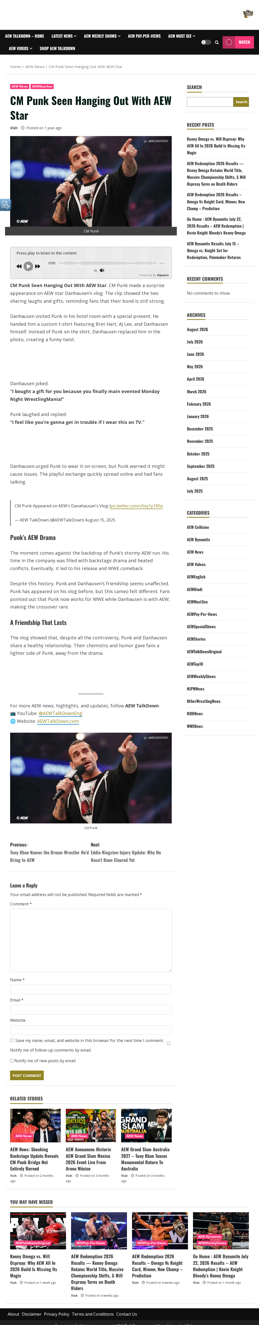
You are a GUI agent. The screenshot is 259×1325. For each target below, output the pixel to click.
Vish (13, 137)
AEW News (20, 96)
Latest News (62, 40)
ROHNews (195, 723)
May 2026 (195, 376)
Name (17, 982)
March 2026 (196, 401)
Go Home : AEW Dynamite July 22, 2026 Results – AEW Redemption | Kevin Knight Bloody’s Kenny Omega (216, 235)
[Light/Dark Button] (206, 47)
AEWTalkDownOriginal (204, 661)
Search (194, 97)
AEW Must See (20, 57)
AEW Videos (59, 57)
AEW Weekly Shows (106, 40)
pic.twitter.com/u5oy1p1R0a (136, 508)
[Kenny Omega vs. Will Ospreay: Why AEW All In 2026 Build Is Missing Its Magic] (38, 1233)
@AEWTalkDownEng (60, 716)
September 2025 (200, 476)
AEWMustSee (42, 96)
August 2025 (197, 488)
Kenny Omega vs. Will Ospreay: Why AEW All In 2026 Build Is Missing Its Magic (216, 155)
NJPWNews (195, 698)
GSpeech (162, 284)
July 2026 (195, 351)
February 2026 (199, 413)
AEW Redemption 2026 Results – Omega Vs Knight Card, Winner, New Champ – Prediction (216, 211)
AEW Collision (198, 537)
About (13, 1316)
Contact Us (126, 1316)
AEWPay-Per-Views (202, 624)
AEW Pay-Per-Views (155, 36)
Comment (21, 906)
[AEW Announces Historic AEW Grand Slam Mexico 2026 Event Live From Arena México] (91, 1128)
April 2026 (195, 388)
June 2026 (195, 364)
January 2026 (198, 426)
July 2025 (195, 500)
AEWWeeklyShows (201, 686)
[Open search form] (217, 47)
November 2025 (200, 451)
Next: (126, 855)
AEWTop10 (195, 673)
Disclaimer (31, 1316)
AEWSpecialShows (201, 636)
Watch (244, 47)
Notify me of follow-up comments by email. (50, 1052)
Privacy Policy (56, 1316)
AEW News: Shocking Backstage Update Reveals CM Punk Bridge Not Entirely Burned (34, 1161)
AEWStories (196, 648)
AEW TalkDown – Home (24, 36)
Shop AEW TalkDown (103, 53)
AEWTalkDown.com (58, 724)
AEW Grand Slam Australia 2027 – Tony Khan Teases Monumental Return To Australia (145, 1161)
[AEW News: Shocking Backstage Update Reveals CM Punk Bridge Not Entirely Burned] (35, 1128)
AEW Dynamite (198, 549)
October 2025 (198, 463)
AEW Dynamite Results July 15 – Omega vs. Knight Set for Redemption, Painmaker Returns (214, 260)
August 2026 (197, 339)
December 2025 (200, 438)
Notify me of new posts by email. (45, 1063)
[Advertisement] (91, 373)
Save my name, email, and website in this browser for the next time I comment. (89, 1043)
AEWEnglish (196, 586)
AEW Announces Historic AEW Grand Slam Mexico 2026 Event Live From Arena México (88, 1161)
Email (17, 1002)
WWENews (195, 736)
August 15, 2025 (100, 522)
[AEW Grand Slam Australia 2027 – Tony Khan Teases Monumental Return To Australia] (146, 1128)
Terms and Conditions (93, 1316)
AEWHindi (194, 599)
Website (18, 1023)
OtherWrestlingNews (204, 711)
